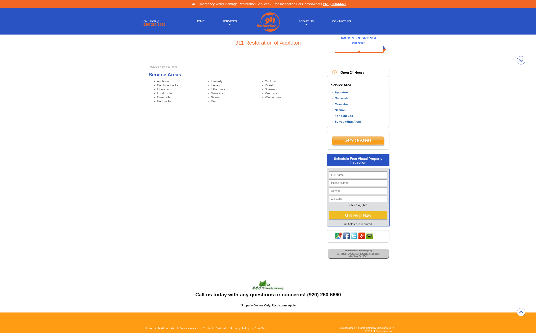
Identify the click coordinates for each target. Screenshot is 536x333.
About (222, 328)
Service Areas (188, 328)
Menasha (341, 104)
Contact (208, 328)
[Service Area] (358, 145)
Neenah (340, 110)
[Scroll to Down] (521, 60)
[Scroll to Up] (521, 312)
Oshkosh (341, 98)
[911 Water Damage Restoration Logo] (268, 32)
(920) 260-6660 (334, 4)
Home (200, 21)
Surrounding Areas (348, 121)
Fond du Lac (344, 115)
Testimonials (166, 328)
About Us (306, 21)
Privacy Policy (240, 328)
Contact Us (341, 21)
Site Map (261, 328)
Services (229, 21)
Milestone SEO (385, 328)
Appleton (154, 66)
